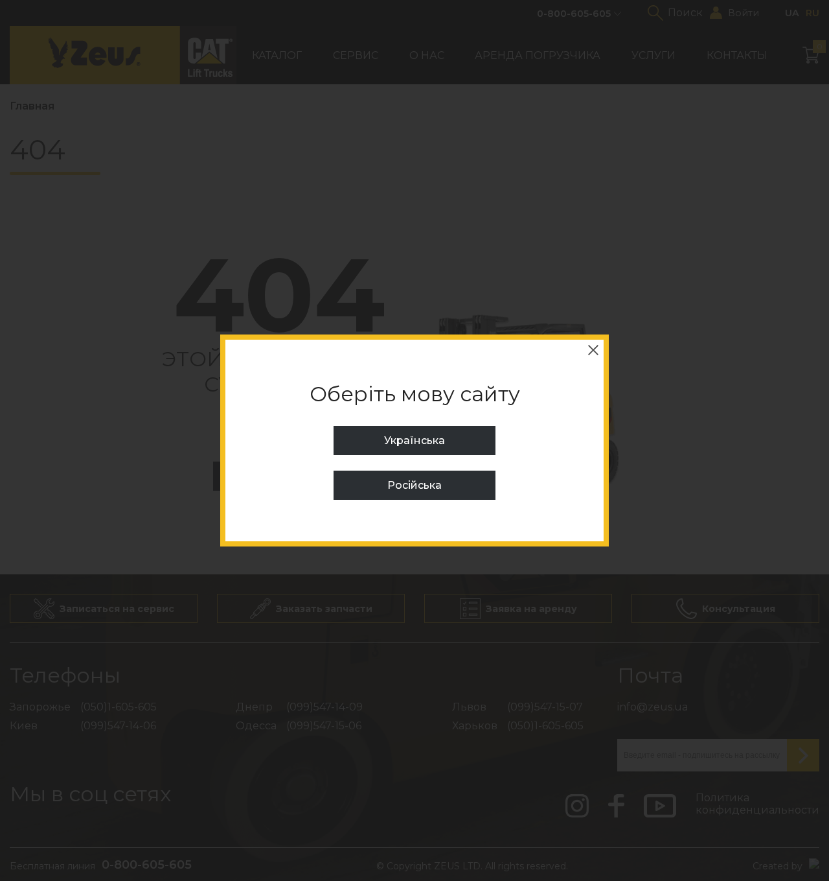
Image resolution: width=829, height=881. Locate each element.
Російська (414, 485)
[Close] (593, 350)
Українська (414, 440)
